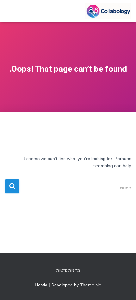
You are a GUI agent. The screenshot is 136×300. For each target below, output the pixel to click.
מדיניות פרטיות (68, 270)
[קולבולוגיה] (106, 11)
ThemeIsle (90, 284)
